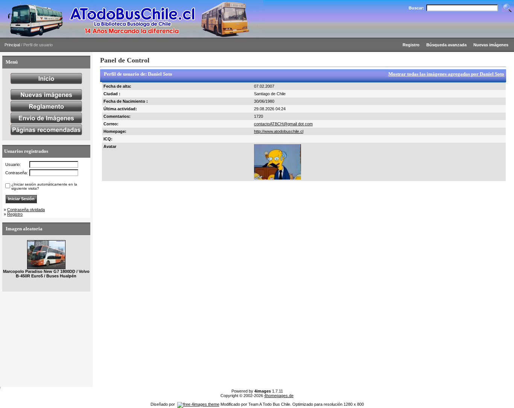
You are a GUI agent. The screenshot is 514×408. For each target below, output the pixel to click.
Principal (12, 45)
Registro (15, 214)
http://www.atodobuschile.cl (278, 131)
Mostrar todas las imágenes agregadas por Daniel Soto (446, 74)
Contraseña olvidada (26, 209)
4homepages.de (278, 395)
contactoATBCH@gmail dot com (283, 124)
